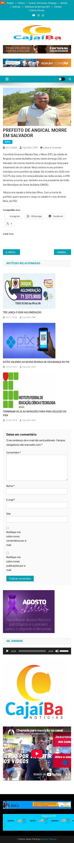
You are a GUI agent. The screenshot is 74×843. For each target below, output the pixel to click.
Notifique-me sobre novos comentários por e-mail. (16, 539)
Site (8, 513)
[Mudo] (57, 651)
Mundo (64, 3)
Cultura (21, 3)
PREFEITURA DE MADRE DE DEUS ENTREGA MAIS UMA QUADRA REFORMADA (14, 252)
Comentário (13, 452)
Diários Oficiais (37, 10)
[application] (37, 651)
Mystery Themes (48, 839)
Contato (58, 7)
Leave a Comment (52, 147)
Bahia (7, 142)
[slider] (64, 651)
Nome (10, 486)
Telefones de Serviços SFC (37, 7)
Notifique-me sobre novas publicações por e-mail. (16, 564)
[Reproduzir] (7, 651)
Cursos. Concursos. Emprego (43, 3)
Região (10, 3)
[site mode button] (61, 79)
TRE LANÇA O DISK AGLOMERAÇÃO (22, 312)
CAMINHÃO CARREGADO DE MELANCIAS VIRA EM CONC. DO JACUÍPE (64, 252)
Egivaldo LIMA (30, 147)
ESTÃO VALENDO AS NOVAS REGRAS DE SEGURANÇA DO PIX (36, 362)
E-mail (10, 500)
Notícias (16, 7)
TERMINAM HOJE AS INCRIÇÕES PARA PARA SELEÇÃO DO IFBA (34, 413)
